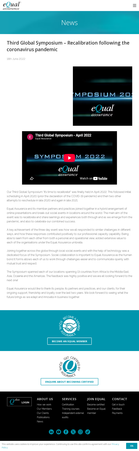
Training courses (70, 408)
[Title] (12, 5)
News (40, 421)
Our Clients (43, 413)
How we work (44, 404)
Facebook (66, 432)
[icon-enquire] (69, 366)
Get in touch (118, 404)
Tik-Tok (88, 432)
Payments (117, 413)
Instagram (80, 432)
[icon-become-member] (69, 326)
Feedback (117, 408)
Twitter (73, 432)
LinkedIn (51, 432)
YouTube (58, 432)
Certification (68, 404)
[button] (134, 5)
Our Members (44, 408)
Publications (43, 417)
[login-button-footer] (19, 401)
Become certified (96, 404)
